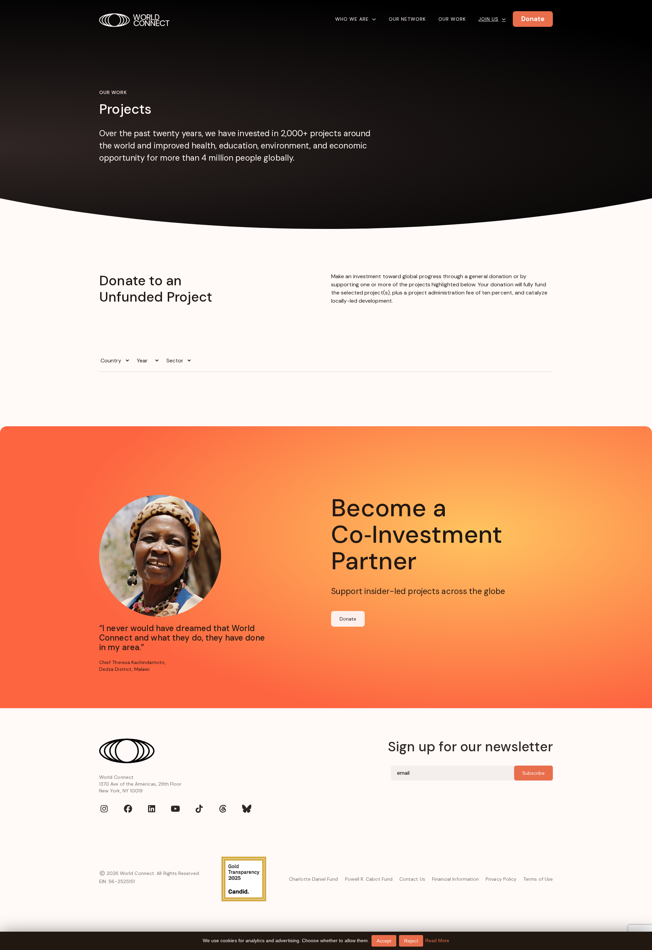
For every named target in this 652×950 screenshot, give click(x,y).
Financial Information (455, 879)
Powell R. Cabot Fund (369, 879)
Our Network (407, 19)
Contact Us (412, 879)
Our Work (452, 19)
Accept (384, 941)
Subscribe (533, 773)
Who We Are (352, 19)
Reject (411, 941)
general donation (490, 276)
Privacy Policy (501, 879)
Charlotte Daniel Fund (313, 879)
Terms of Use (538, 879)
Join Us (488, 19)
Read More (437, 940)
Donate (348, 619)
